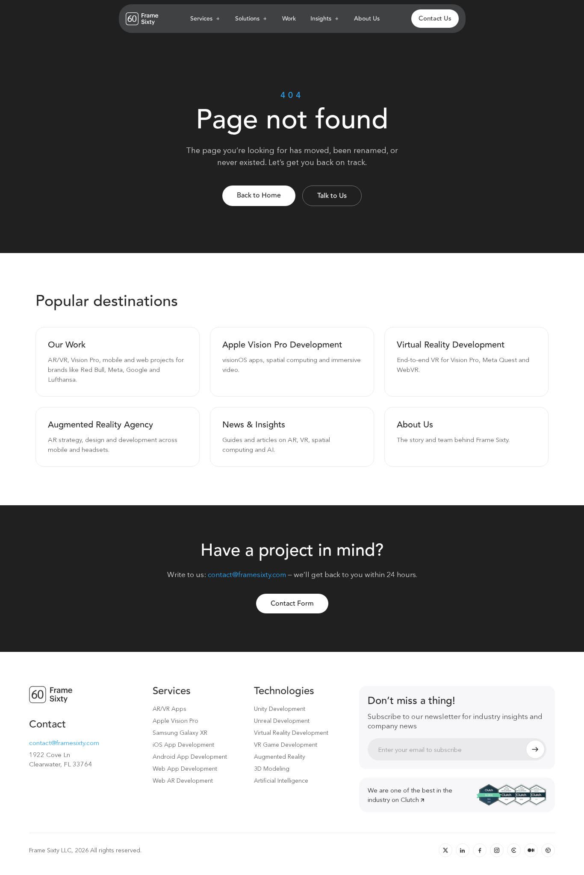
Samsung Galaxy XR (180, 733)
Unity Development (279, 709)
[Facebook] (480, 850)
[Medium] (531, 850)
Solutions (247, 19)
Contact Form (292, 603)
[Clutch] (514, 850)
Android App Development (190, 756)
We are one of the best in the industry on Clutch (410, 795)
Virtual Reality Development (291, 733)
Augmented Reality (279, 756)
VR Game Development (285, 744)
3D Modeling (271, 768)
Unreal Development (282, 721)
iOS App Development (183, 744)
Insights (320, 19)
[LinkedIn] (462, 850)
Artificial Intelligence (281, 780)
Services (201, 19)
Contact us (435, 19)
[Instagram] (497, 850)
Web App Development (185, 768)
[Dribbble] (548, 850)
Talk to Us (332, 196)
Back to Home (259, 195)
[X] (445, 850)
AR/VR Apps (169, 709)
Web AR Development (183, 780)
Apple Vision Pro (175, 721)
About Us (367, 19)
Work (289, 19)
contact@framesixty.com (247, 574)
